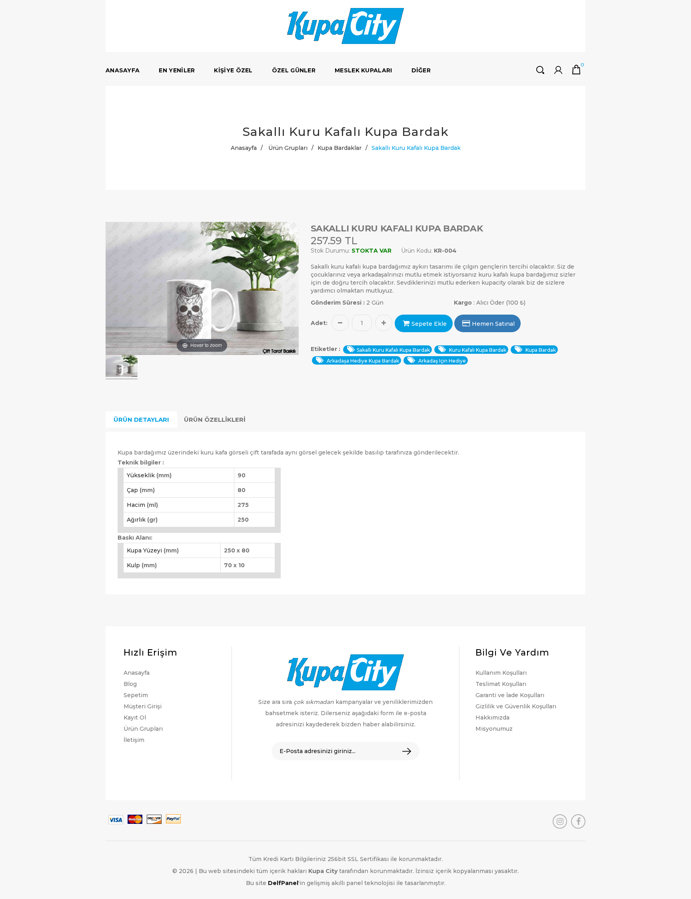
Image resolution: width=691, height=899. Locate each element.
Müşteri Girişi (143, 706)
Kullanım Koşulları (501, 672)
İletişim (134, 740)
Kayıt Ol (135, 717)
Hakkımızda (492, 717)
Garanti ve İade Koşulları (509, 695)
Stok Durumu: (330, 250)
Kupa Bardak (540, 350)
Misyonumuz (494, 728)
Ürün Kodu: (416, 250)
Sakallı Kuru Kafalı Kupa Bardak (393, 350)
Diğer (421, 70)
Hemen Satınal (493, 323)
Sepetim (136, 695)
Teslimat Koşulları (500, 684)
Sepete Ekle (429, 323)
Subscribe (401, 751)
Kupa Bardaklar (339, 147)
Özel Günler (294, 70)
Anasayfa (123, 70)
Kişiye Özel (233, 70)
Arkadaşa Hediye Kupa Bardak (362, 361)
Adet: (319, 323)
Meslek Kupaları (363, 70)
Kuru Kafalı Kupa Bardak (477, 350)
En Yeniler (177, 70)
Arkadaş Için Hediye (441, 361)
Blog (130, 684)
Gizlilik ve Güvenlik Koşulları (515, 706)
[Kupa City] (345, 26)
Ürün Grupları (288, 147)
